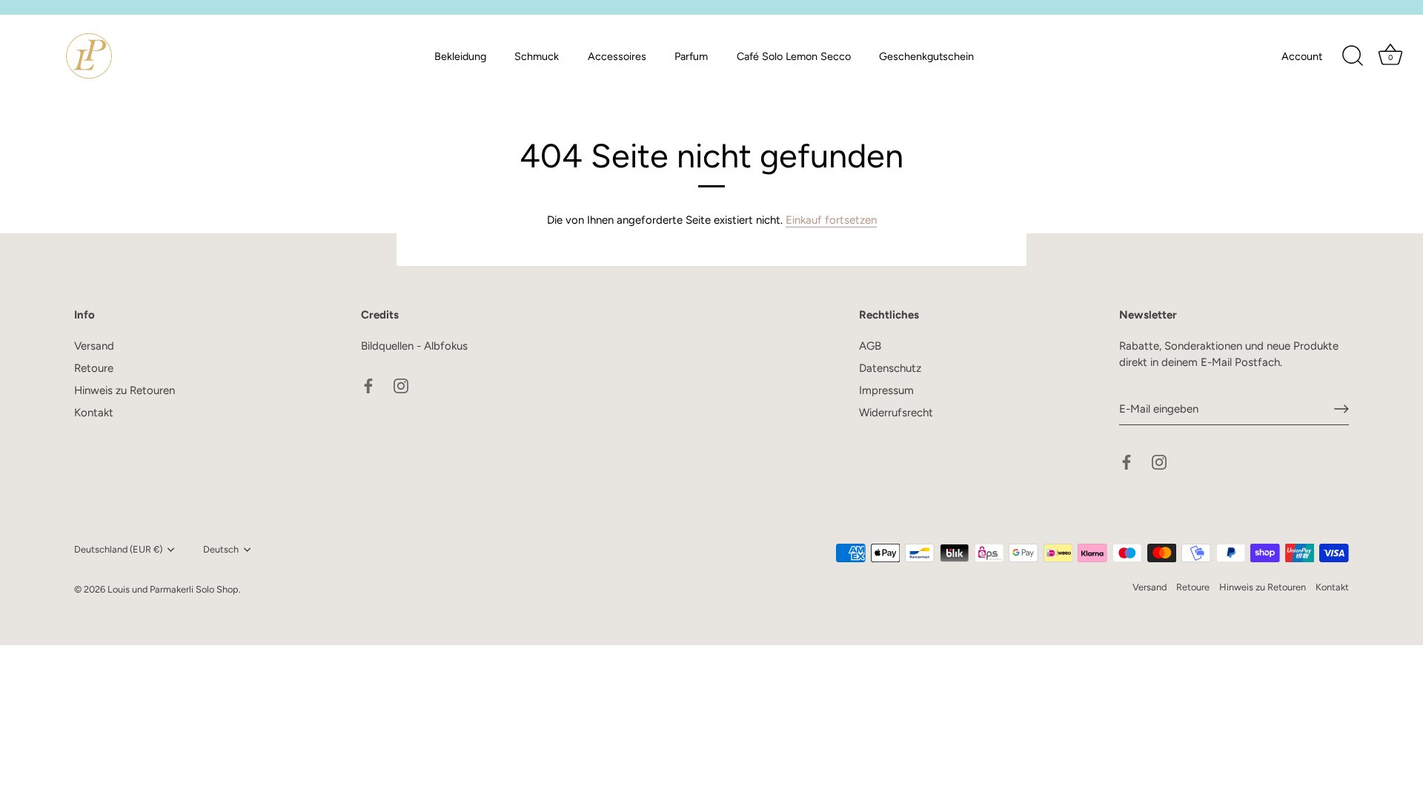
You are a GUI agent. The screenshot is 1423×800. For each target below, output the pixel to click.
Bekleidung (460, 56)
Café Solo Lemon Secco (794, 56)
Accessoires (617, 56)
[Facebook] (368, 384)
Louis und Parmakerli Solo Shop (173, 589)
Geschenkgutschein (926, 56)
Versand (94, 346)
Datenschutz (890, 368)
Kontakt (93, 412)
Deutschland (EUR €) (118, 549)
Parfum (691, 56)
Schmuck (536, 56)
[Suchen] (1352, 56)
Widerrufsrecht (896, 412)
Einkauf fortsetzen (831, 220)
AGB (870, 346)
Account (1301, 56)
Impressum (886, 390)
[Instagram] (401, 384)
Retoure (93, 368)
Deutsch (221, 549)
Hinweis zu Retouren (124, 390)
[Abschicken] (1341, 408)
